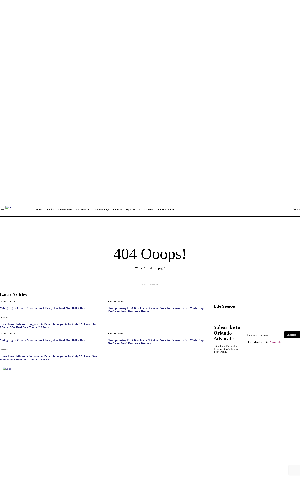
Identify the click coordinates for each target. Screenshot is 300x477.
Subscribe (292, 334)
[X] (41, 457)
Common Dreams (7, 301)
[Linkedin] (23, 457)
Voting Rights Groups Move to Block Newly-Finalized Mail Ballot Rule (43, 308)
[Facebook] (4, 457)
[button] (293, 209)
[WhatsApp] (51, 457)
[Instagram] (13, 457)
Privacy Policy (276, 342)
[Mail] (32, 457)
